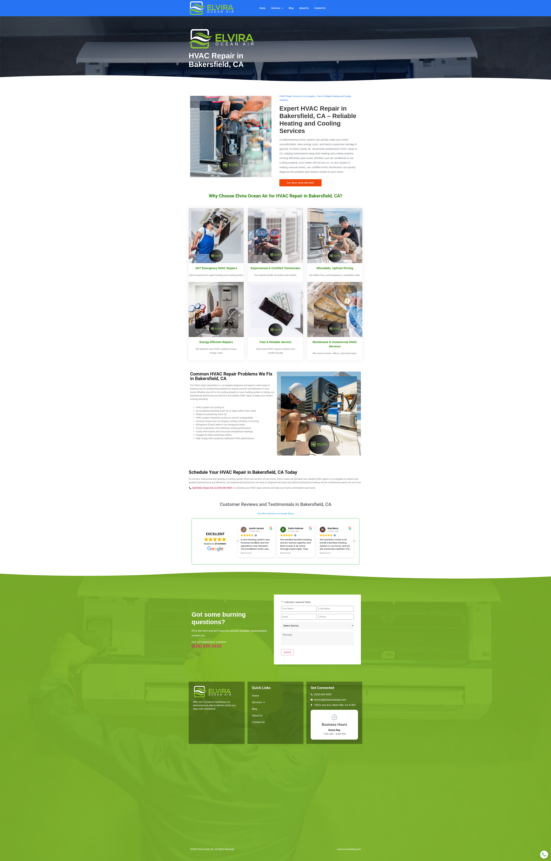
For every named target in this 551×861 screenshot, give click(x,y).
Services (275, 8)
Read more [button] (246, 553)
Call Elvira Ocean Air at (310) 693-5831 (212, 488)
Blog (291, 8)
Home (262, 8)
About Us (304, 8)
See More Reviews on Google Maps (275, 513)
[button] (354, 541)
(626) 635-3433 (206, 646)
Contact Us (320, 8)
